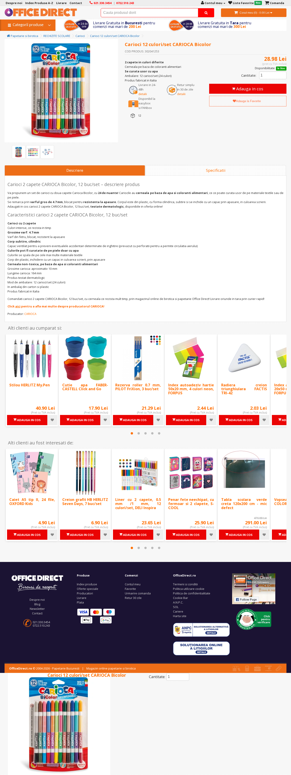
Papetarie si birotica (24, 36)
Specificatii (216, 170)
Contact (37, 613)
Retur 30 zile (133, 598)
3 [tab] (145, 433)
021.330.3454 (41, 622)
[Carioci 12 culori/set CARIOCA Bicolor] (18, 152)
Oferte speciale (87, 589)
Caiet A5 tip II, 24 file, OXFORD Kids (32, 501)
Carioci (80, 36)
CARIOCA (30, 314)
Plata (80, 602)
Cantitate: (248, 75)
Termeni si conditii (185, 584)
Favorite (130, 589)
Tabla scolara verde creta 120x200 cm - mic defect (244, 503)
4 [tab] (152, 433)
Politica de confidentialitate (191, 593)
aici (17, 306)
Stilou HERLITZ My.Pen (29, 385)
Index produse (87, 584)
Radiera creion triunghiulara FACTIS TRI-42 (244, 389)
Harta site (179, 616)
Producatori (85, 593)
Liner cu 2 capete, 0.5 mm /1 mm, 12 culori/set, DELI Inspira (138, 503)
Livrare (81, 598)
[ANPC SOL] (201, 648)
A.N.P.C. (178, 602)
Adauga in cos (249, 88)
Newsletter (37, 609)
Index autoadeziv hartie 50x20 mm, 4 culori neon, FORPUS (191, 389)
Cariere (178, 611)
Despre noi (37, 600)
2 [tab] (138, 433)
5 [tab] (159, 433)
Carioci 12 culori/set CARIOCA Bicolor (115, 36)
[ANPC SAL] (201, 630)
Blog (37, 604)
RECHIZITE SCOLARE (56, 36)
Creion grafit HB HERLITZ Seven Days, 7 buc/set (85, 501)
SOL (175, 607)
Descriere (74, 170)
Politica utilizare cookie (188, 589)
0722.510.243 (41, 625)
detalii (142, 94)
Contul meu (132, 584)
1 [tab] (131, 433)
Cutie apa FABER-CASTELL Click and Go (85, 387)
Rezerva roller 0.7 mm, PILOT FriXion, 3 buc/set (138, 387)
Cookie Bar (180, 598)
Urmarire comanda (138, 593)
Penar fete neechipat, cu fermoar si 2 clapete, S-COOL (191, 503)
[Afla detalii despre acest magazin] (253, 619)
